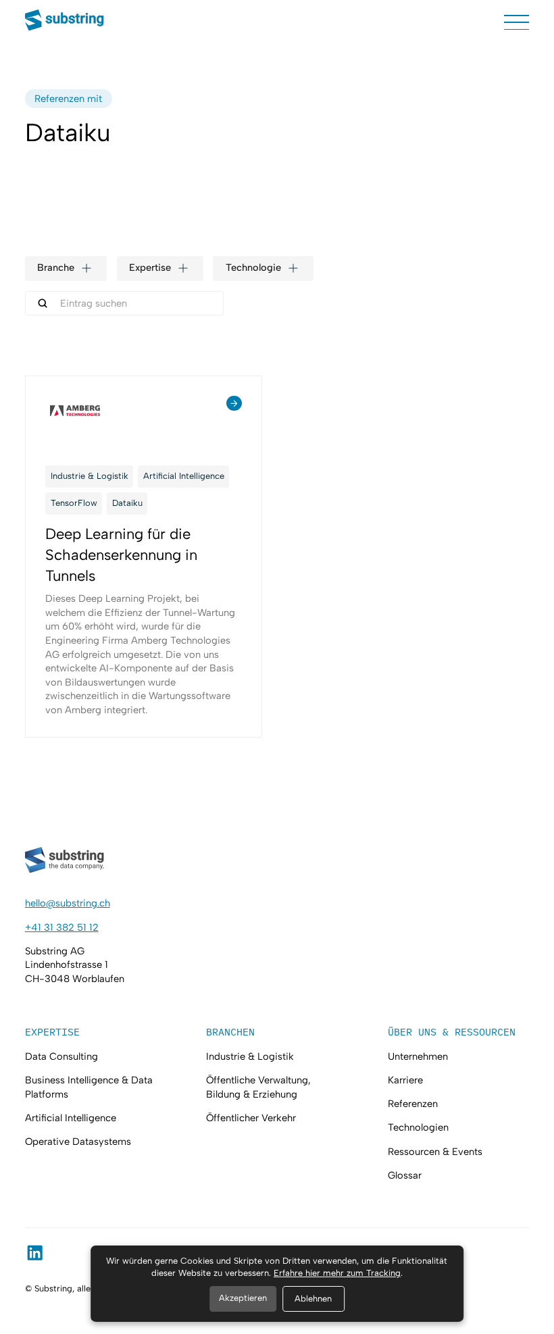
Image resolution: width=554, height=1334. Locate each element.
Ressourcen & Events (435, 1152)
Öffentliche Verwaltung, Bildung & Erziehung (258, 1087)
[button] (516, 23)
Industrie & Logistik (250, 1056)
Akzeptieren (243, 1298)
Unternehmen (418, 1056)
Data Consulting (61, 1056)
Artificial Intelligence (70, 1118)
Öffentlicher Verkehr (251, 1118)
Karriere (405, 1080)
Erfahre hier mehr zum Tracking (337, 1273)
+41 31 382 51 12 (62, 927)
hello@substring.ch (67, 903)
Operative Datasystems (78, 1141)
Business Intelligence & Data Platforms (89, 1087)
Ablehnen (313, 1298)
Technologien (418, 1127)
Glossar (405, 1175)
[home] (65, 21)
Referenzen (413, 1104)
